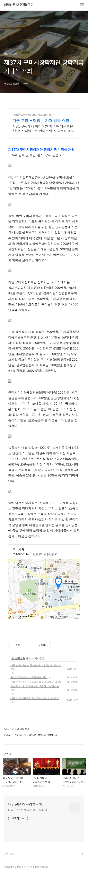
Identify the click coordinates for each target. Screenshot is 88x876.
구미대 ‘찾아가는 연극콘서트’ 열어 (28, 677)
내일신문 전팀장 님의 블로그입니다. (28, 810)
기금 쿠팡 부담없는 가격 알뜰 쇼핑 (40, 120)
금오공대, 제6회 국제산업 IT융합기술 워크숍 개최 (34, 688)
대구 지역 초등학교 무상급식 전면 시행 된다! (34, 698)
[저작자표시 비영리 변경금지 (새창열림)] (56, 645)
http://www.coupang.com (29, 114)
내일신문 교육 (18, 658)
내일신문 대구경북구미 (19, 5)
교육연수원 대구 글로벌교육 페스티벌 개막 (33, 681)
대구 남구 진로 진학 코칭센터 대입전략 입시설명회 (35, 667)
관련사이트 (9, 854)
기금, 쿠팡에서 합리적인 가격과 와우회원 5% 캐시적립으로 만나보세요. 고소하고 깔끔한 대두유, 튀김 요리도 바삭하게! (43, 128)
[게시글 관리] (28, 645)
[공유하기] (23, 645)
